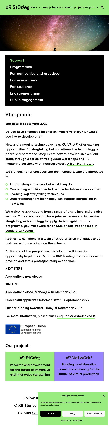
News (45, 7)
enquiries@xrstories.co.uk (76, 316)
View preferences (95, 414)
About (33, 7)
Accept (50, 414)
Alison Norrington (80, 163)
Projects (79, 7)
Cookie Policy (66, 421)
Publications (56, 7)
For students (21, 87)
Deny (72, 414)
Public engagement (26, 100)
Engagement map (25, 93)
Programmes (21, 67)
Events (69, 7)
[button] (103, 395)
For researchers (23, 80)
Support (89, 7)
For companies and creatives (35, 74)
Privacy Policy (78, 421)
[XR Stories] (17, 8)
